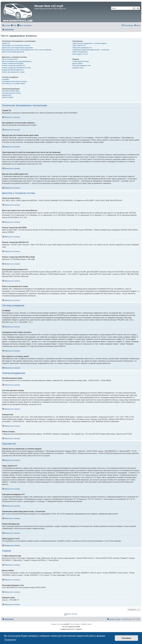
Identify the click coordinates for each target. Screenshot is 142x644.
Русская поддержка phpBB (71, 626)
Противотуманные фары (11, 91)
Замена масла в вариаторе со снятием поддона (89, 43)
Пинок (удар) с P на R (80, 54)
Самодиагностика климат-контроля (14, 81)
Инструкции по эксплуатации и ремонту (16, 45)
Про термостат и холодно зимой (13, 83)
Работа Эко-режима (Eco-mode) (13, 72)
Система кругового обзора (11, 93)
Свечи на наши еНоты (10, 59)
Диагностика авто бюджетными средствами (17, 47)
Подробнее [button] (10, 639)
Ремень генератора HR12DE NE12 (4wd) (16, 68)
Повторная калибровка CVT (82, 47)
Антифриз (5, 79)
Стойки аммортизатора (80, 61)
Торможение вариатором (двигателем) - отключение (90, 50)
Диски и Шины (77, 63)
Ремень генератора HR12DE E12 (13, 65)
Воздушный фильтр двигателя (12, 70)
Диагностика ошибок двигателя (13, 52)
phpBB (66, 624)
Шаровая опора (77, 68)
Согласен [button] (126, 638)
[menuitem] (13, 25)
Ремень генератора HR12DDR (12, 63)
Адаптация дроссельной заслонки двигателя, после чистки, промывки (26, 50)
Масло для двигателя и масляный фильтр (16, 61)
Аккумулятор (6, 95)
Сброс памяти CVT (79, 45)
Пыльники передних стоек (81, 65)
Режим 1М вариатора (79, 52)
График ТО (6, 43)
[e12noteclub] (17, 12)
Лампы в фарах (7, 97)
